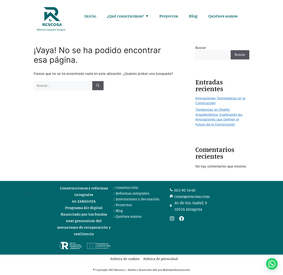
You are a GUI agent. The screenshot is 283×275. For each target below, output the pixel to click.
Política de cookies (125, 259)
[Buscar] (98, 85)
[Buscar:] (63, 86)
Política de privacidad (160, 259)
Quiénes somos (223, 15)
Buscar (200, 48)
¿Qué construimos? (125, 15)
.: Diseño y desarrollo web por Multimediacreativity (158, 269)
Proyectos (168, 15)
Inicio (90, 15)
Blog (193, 15)
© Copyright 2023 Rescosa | (109, 269)
